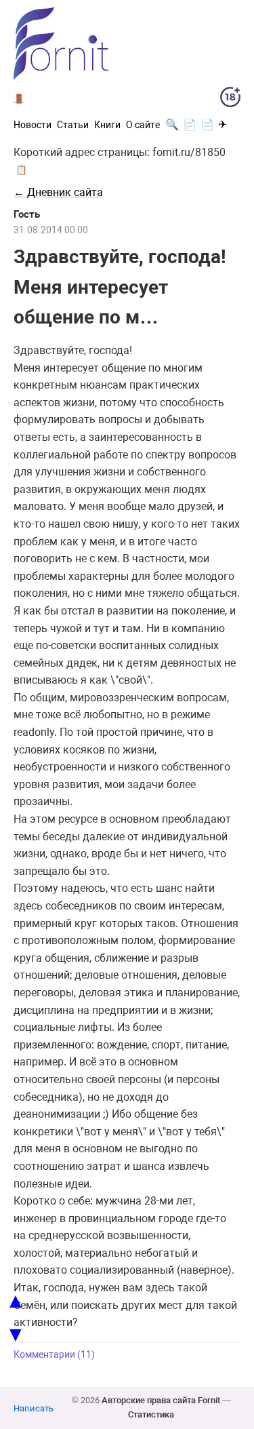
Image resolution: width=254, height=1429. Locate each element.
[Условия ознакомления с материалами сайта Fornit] (230, 100)
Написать (34, 1408)
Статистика (151, 1414)
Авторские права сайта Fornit (161, 1400)
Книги (107, 125)
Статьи (73, 125)
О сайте (143, 125)
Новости (32, 125)
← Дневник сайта (58, 192)
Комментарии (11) (54, 1355)
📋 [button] (21, 169)
